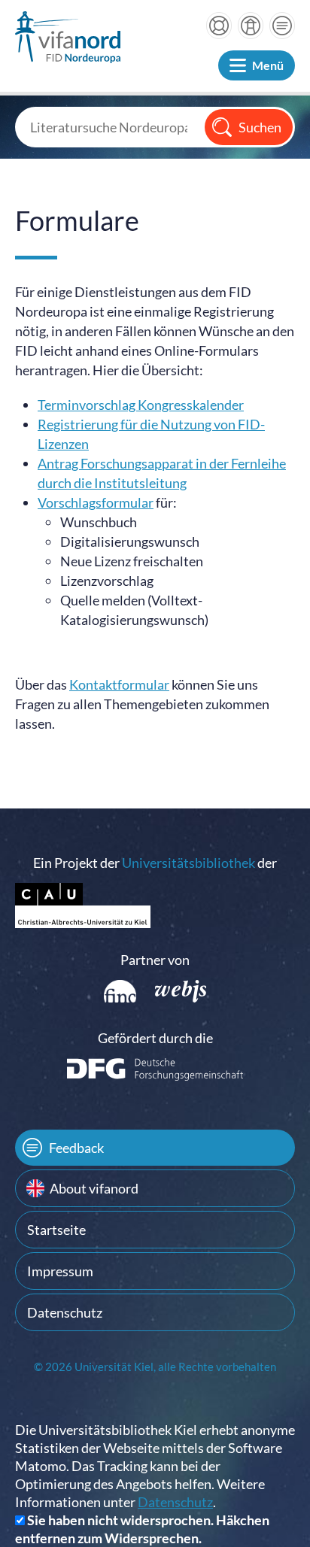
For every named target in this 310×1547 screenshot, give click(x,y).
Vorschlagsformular (95, 502)
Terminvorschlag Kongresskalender (141, 404)
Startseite (56, 1229)
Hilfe (219, 25)
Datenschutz (64, 1312)
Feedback (76, 1147)
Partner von (155, 959)
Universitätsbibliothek (188, 862)
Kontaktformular (119, 684)
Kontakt (282, 25)
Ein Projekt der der (155, 862)
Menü (268, 65)
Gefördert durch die (155, 1038)
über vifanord (250, 25)
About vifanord (94, 1188)
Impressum (60, 1271)
